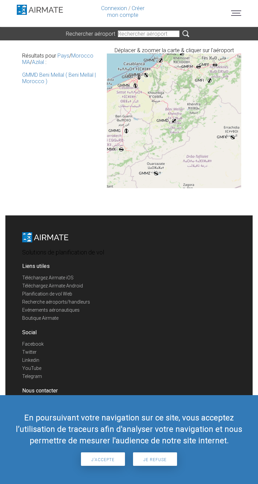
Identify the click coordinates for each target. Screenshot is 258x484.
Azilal (38, 62)
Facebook (33, 344)
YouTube (31, 368)
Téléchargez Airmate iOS (48, 277)
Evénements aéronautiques (51, 310)
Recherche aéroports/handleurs (56, 302)
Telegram (32, 376)
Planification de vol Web (47, 294)
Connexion (114, 8)
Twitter (29, 352)
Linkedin (30, 360)
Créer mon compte (125, 11)
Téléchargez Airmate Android (52, 285)
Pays (63, 56)
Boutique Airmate (40, 318)
